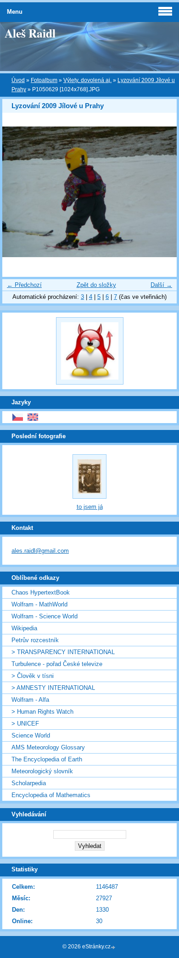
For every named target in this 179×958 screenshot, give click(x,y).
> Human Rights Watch (42, 711)
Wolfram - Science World (44, 616)
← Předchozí (24, 284)
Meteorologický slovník (42, 771)
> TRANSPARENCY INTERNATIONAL (63, 652)
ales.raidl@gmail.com (40, 550)
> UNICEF (25, 723)
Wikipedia (24, 628)
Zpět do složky (96, 284)
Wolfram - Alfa (30, 699)
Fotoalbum (44, 80)
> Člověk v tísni (32, 675)
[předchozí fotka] (17, 192)
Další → (161, 284)
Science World (30, 735)
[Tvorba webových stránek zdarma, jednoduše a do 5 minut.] (114, 947)
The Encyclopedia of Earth (46, 759)
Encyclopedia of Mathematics (50, 795)
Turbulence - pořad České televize (56, 664)
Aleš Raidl (30, 33)
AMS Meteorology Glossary (48, 747)
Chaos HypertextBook (40, 592)
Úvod (18, 80)
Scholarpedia (28, 783)
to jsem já (90, 506)
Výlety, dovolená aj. (87, 80)
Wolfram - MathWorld (39, 604)
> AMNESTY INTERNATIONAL (53, 687)
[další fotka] (161, 192)
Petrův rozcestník (35, 640)
